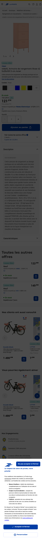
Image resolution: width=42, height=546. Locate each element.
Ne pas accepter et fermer (28, 464)
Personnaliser (22, 534)
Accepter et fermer (22, 527)
